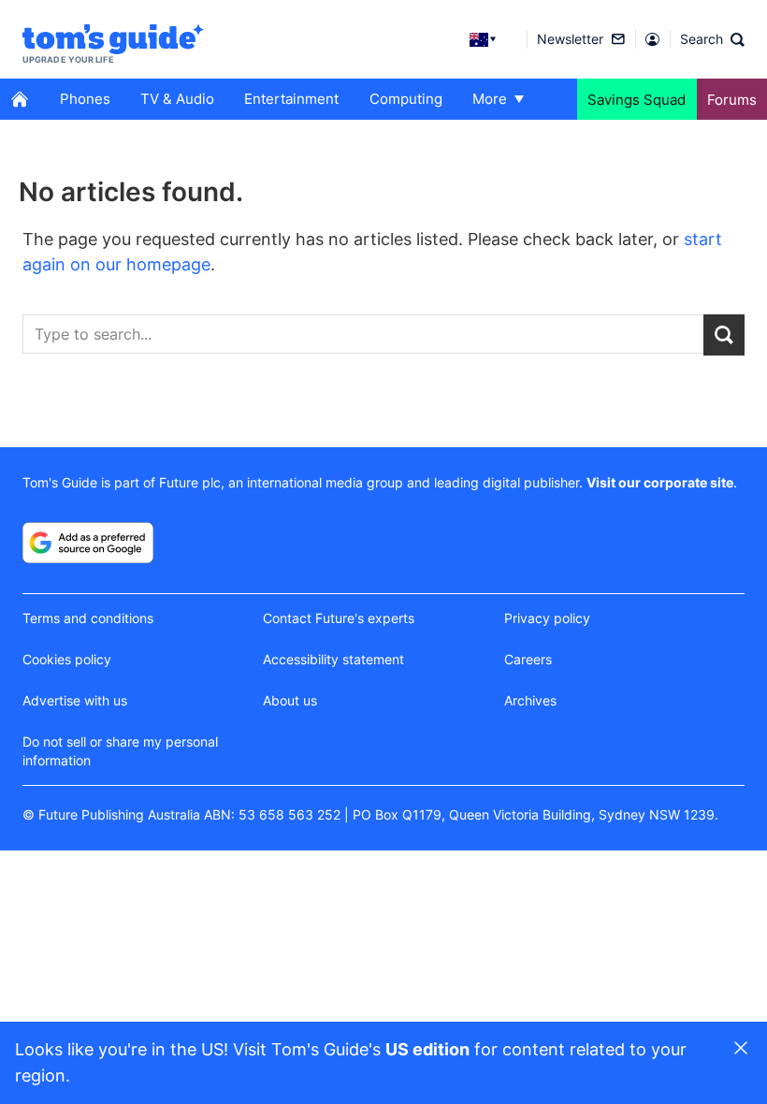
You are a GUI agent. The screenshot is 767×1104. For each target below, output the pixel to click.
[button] (712, 39)
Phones (85, 99)
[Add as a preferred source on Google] (87, 542)
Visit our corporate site (659, 482)
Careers (528, 659)
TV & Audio (177, 99)
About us (290, 700)
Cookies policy (66, 659)
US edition (427, 1049)
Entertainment (291, 99)
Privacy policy (547, 618)
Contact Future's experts (338, 618)
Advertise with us (74, 700)
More (489, 99)
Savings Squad (636, 100)
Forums (732, 100)
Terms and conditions (87, 618)
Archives (530, 700)
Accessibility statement (333, 659)
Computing (405, 99)
